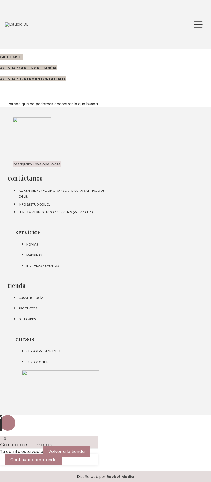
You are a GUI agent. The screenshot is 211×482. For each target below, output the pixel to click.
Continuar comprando (33, 460)
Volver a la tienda (66, 451)
